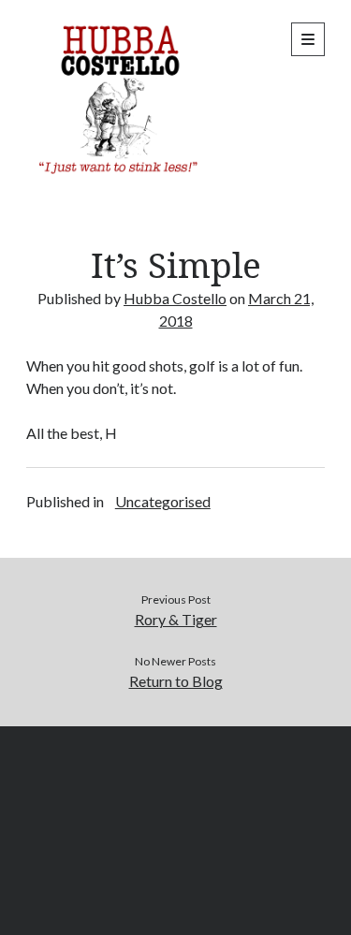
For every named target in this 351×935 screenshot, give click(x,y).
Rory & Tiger (176, 619)
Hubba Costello (175, 298)
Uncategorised (163, 501)
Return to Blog (176, 681)
